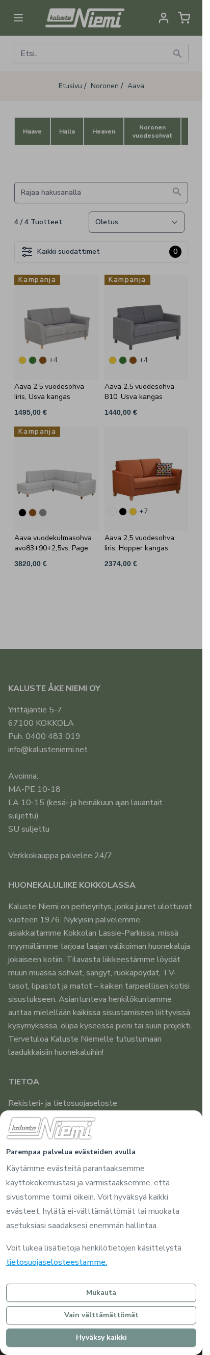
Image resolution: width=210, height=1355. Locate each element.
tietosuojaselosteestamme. (56, 1262)
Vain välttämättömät (101, 1315)
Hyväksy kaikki (101, 1337)
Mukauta (101, 1292)
